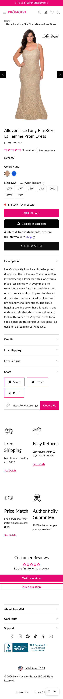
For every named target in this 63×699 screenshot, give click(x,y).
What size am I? (34, 182)
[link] (46, 12)
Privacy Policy (40, 692)
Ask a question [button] (31, 586)
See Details (10, 470)
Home (7, 21)
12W (9, 188)
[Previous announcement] (15, 3)
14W (20, 188)
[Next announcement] (48, 3)
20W (52, 188)
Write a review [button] (31, 578)
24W (20, 195)
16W (31, 188)
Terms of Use (22, 692)
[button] (4, 12)
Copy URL (49, 405)
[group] (31, 74)
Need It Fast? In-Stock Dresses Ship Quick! (39, 2)
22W (9, 195)
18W (41, 188)
